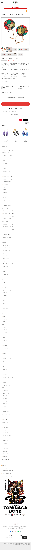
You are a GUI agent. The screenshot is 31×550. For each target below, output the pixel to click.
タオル (4, 353)
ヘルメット (5, 379)
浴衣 (4, 306)
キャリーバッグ (6, 274)
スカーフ (5, 292)
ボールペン (5, 390)
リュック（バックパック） (8, 263)
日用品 (3, 337)
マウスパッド (5, 398)
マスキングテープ (6, 406)
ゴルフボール (5, 443)
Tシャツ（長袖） (5, 221)
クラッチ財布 (5, 329)
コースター (5, 342)
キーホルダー (5, 432)
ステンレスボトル (6, 364)
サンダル (5, 319)
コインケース (5, 335)
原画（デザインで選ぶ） (8, 155)
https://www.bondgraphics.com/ (8, 93)
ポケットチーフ (6, 284)
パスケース (5, 350)
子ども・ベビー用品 (6, 414)
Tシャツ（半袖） (5, 208)
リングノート (5, 395)
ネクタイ (5, 287)
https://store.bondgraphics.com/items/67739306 (11, 88)
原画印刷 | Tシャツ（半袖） (8, 210)
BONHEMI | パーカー (7, 250)
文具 (3, 387)
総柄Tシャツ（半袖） (7, 218)
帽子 (4, 282)
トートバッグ (5, 255)
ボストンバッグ (6, 266)
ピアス (4, 189)
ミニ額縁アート (6, 163)
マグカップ (5, 340)
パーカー (4, 242)
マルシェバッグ (6, 258)
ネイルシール (5, 197)
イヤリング (5, 192)
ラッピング (5, 456)
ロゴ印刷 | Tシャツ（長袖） (8, 226)
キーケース (5, 348)
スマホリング (5, 184)
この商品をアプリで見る (15, 114)
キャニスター (5, 369)
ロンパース (5, 419)
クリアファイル (6, 393)
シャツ (4, 300)
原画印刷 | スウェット (7, 234)
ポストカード (5, 424)
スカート (5, 303)
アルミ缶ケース (6, 401)
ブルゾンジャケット (7, 290)
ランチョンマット (6, 374)
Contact (4, 465)
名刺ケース (5, 345)
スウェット (4, 232)
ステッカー (5, 427)
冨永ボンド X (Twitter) (7, 476)
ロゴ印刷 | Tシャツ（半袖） (8, 213)
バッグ (3, 253)
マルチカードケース (7, 358)
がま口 (4, 271)
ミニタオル (5, 356)
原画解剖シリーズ (6, 171)
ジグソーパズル (6, 448)
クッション (5, 371)
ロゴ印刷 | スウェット (7, 237)
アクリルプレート (6, 440)
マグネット (5, 430)
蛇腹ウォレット (6, 327)
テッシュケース (6, 366)
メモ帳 (4, 408)
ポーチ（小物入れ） (7, 268)
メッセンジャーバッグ (7, 276)
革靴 (4, 316)
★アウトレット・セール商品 (7, 150)
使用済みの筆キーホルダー (8, 165)
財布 (3, 324)
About (3, 462)
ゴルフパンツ (5, 308)
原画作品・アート (5, 152)
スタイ (4, 416)
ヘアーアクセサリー (7, 200)
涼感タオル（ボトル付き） (8, 377)
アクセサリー (4, 187)
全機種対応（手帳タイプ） (8, 181)
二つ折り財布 (5, 332)
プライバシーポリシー (6, 468)
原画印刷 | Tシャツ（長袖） (8, 224)
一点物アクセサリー (7, 205)
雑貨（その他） (5, 422)
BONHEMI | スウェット (7, 239)
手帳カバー (5, 403)
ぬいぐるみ (5, 451)
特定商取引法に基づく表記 (7, 470)
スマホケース (4, 173)
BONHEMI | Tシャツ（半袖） (9, 216)
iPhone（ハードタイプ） (8, 179)
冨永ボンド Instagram (6, 473)
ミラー (4, 382)
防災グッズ (5, 453)
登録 (25, 537)
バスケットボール (6, 445)
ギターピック (5, 438)
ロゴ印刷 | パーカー (7, 247)
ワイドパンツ (5, 298)
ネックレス (5, 195)
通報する (26, 123)
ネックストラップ (6, 385)
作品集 (4, 168)
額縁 (4, 160)
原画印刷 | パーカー (7, 245)
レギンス (5, 295)
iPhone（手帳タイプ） (7, 176)
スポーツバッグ (6, 261)
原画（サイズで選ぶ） (7, 158)
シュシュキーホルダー (7, 202)
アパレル (4, 279)
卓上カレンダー (6, 411)
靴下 (4, 321)
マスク (4, 311)
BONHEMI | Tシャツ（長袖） (9, 229)
